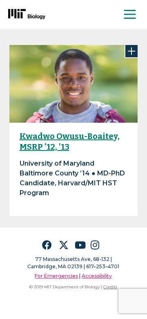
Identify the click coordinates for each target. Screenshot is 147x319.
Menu (130, 14)
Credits (110, 287)
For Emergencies (56, 276)
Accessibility (97, 276)
